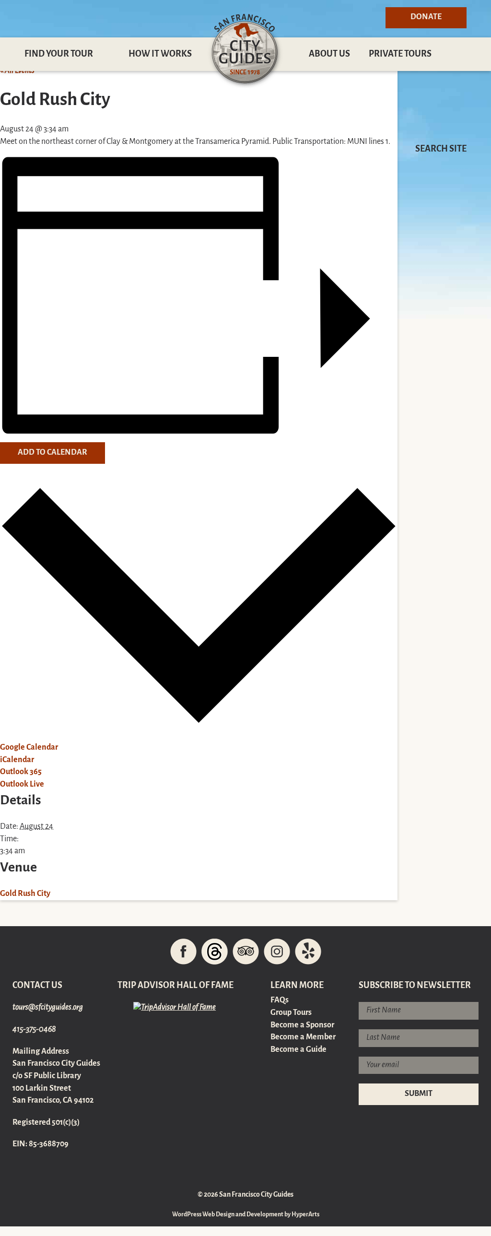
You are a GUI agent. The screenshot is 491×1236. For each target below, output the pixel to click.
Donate (426, 17)
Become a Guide (298, 1050)
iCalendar (17, 760)
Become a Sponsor (302, 1025)
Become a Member (303, 1037)
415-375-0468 (34, 1029)
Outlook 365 (21, 772)
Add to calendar (52, 452)
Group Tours (291, 1013)
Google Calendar (29, 747)
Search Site (441, 149)
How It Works (160, 54)
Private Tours (400, 54)
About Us (329, 54)
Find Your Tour (58, 54)
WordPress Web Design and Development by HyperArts (245, 1215)
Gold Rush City (25, 894)
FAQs (279, 1000)
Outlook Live (22, 784)
